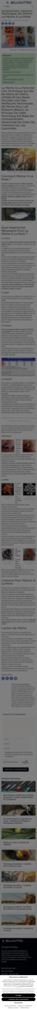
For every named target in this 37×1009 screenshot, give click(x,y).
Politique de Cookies (13, 1007)
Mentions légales (24, 1007)
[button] (18, 995)
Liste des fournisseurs (10, 1005)
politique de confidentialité (26, 986)
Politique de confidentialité (25, 1005)
